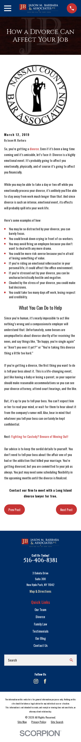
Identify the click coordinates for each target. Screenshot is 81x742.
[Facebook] (45, 681)
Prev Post (14, 509)
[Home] (38, 8)
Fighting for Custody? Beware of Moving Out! (39, 436)
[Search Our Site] (71, 660)
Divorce (40, 616)
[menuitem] (22, 722)
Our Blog (40, 638)
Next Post (66, 509)
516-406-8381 (40, 560)
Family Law (40, 624)
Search (12, 660)
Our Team (40, 609)
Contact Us (40, 645)
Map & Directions (40, 591)
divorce (34, 148)
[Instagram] (36, 681)
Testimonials (40, 631)
